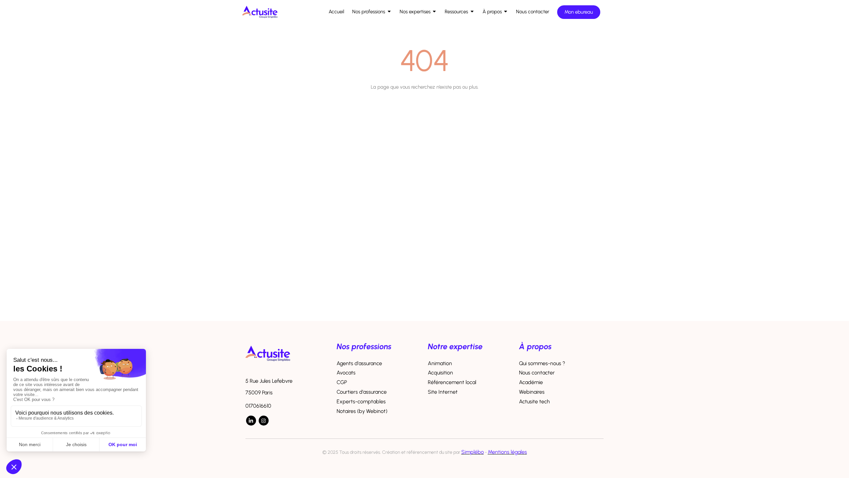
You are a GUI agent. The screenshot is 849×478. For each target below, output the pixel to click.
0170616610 (258, 406)
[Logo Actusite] (260, 20)
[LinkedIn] (251, 421)
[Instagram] (264, 421)
